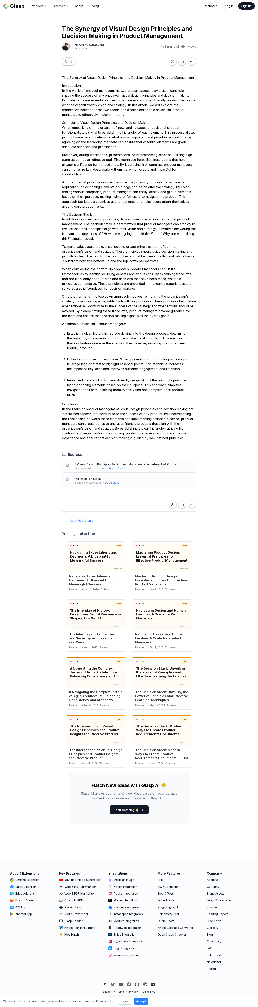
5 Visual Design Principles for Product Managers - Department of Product (126, 464)
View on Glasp (116, 468)
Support (107, 991)
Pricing (94, 6)
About (79, 6)
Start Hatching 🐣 (126, 810)
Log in (229, 6)
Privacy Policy (105, 1001)
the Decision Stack (87, 478)
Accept (141, 1001)
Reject (125, 1001)
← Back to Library (79, 520)
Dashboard (210, 6)
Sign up (246, 6)
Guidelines (149, 991)
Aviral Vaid (96, 45)
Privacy (133, 991)
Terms (121, 991)
